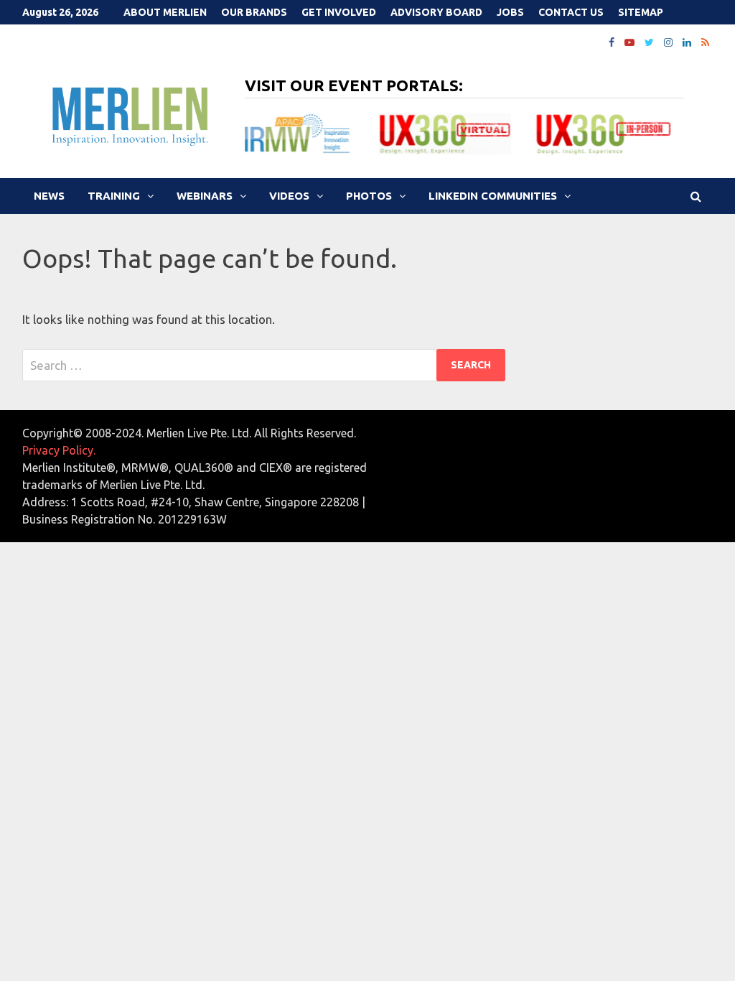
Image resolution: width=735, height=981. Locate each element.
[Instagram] (669, 41)
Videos (289, 196)
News (49, 196)
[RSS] (705, 41)
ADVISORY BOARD (436, 12)
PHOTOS (369, 196)
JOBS (510, 12)
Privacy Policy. (58, 450)
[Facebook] (613, 41)
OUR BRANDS (254, 12)
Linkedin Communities (493, 196)
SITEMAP (640, 12)
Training (114, 196)
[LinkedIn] (688, 41)
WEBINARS (205, 196)
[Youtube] (631, 41)
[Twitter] (650, 41)
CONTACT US (571, 12)
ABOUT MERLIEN (165, 12)
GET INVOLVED (338, 12)
